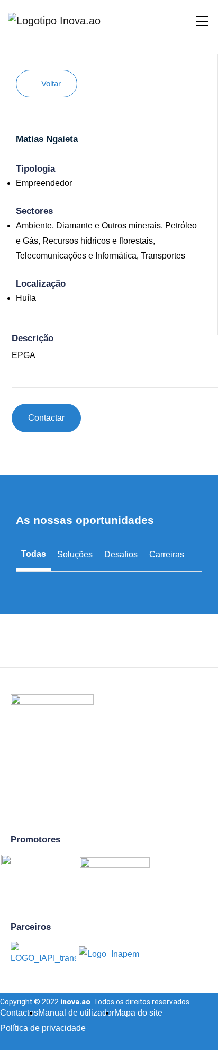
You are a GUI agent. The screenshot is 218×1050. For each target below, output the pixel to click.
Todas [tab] (33, 553)
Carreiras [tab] (166, 554)
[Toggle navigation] (194, 20)
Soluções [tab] (75, 554)
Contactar (46, 417)
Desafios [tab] (121, 554)
